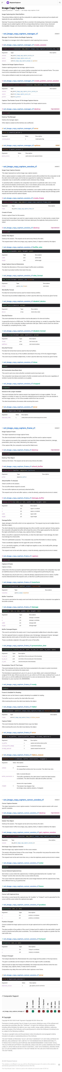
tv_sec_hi (20, 649)
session (17, 49)
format (13, 279)
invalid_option (14, 132)
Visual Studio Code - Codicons (12, 1068)
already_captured (42, 736)
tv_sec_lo (34, 649)
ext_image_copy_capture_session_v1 (41, 49)
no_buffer (12, 736)
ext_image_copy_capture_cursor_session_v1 (26, 91)
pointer (4, 96)
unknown (19, 759)
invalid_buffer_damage (26, 736)
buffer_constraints (31, 759)
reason (10, 711)
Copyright (7, 1017)
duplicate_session (16, 979)
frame (15, 202)
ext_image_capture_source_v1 (22, 58)
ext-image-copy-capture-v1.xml (30, 10)
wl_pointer (17, 96)
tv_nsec (47, 649)
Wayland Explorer (12, 1061)
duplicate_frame (15, 411)
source (59, 49)
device (16, 305)
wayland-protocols (7, 10)
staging (17, 10)
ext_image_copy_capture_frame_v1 (36, 202)
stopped (42, 759)
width (14, 251)
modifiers (28, 335)
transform (14, 586)
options (4, 60)
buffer (16, 470)
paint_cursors (16, 149)
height (25, 251)
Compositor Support (11, 996)
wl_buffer (29, 470)
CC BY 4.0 (45, 1068)
